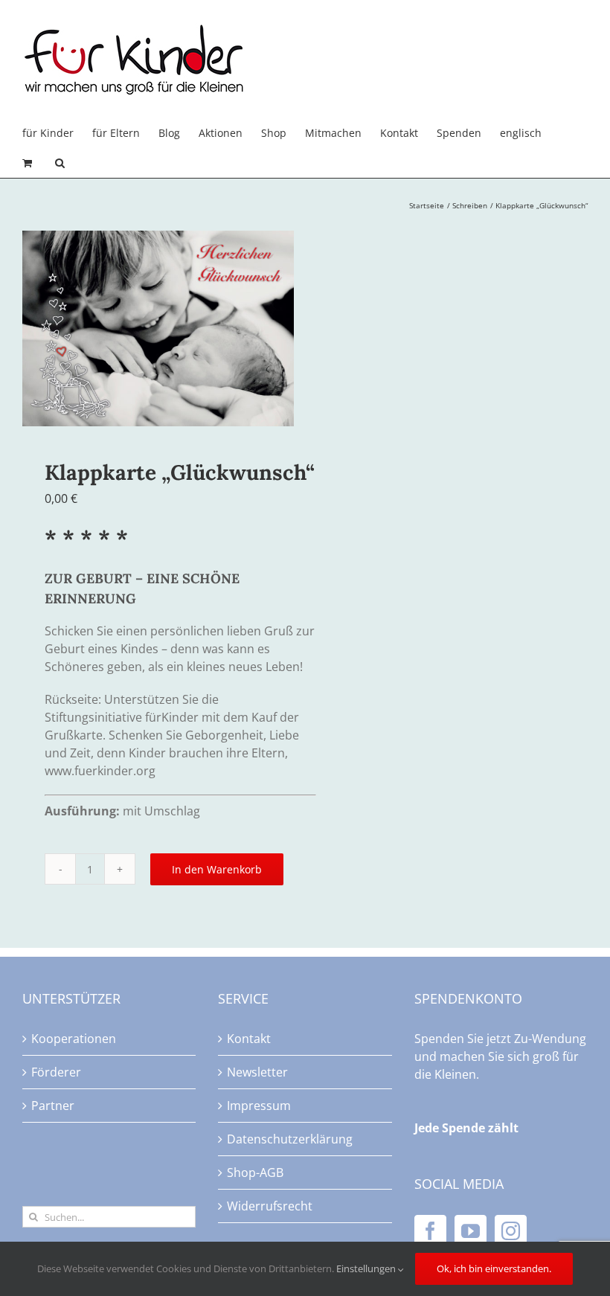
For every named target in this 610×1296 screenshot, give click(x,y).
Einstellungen (367, 1268)
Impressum (259, 1105)
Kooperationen (73, 1038)
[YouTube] (471, 1231)
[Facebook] (430, 1231)
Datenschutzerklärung (290, 1139)
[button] (60, 163)
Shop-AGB (255, 1172)
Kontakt (249, 1038)
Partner (52, 1105)
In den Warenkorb (217, 869)
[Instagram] (511, 1231)
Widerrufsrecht (269, 1206)
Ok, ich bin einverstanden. (494, 1268)
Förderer (56, 1072)
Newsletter (257, 1072)
